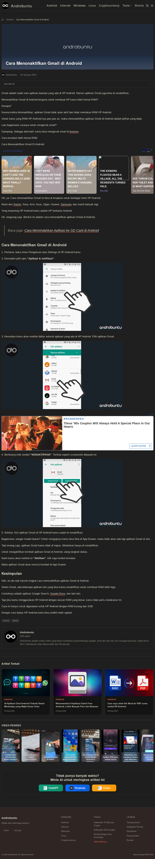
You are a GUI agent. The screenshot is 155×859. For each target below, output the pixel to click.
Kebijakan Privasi (135, 827)
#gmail (15, 621)
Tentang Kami (133, 822)
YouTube (17, 830)
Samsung (66, 204)
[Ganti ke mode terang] (151, 5)
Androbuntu (21, 5)
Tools (126, 5)
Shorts (139, 5)
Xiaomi (17, 204)
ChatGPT (53, 788)
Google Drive (57, 593)
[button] (77, 84)
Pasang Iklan (133, 835)
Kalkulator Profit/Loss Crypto (104, 824)
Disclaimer (132, 831)
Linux (92, 5)
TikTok (6, 830)
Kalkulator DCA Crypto (104, 830)
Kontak (130, 840)
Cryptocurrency (109, 5)
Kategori (66, 817)
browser (74, 131)
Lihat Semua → (101, 841)
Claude (106, 788)
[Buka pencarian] (147, 5)
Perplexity (80, 788)
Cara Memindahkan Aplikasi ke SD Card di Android (61, 230)
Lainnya (131, 817)
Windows (80, 5)
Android (52, 5)
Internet (65, 5)
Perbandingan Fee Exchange (103, 835)
